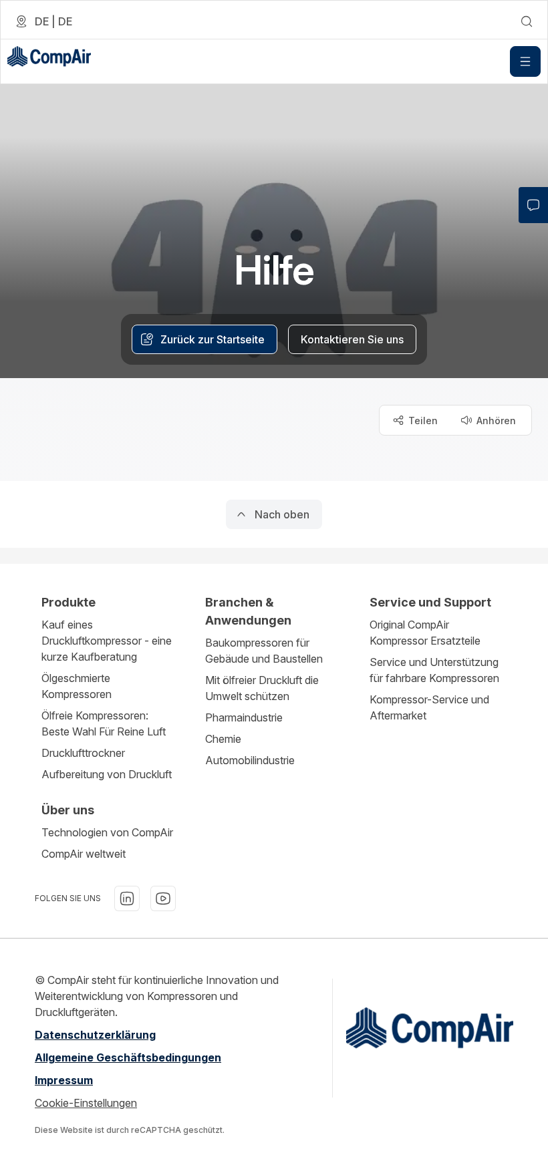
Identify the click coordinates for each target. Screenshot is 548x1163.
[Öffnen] (525, 61)
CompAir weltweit (83, 853)
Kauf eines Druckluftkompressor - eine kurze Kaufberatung (106, 640)
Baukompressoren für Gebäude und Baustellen (264, 650)
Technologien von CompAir (107, 832)
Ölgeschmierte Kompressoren (76, 686)
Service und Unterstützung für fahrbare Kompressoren (434, 670)
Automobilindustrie (250, 760)
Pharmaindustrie (244, 717)
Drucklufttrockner (83, 753)
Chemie (223, 738)
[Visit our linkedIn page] (127, 898)
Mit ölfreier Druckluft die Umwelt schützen (262, 688)
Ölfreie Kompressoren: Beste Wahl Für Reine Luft (103, 723)
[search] (526, 21)
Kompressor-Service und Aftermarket (429, 707)
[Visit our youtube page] (163, 898)
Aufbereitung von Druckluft (106, 774)
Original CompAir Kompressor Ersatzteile (425, 632)
